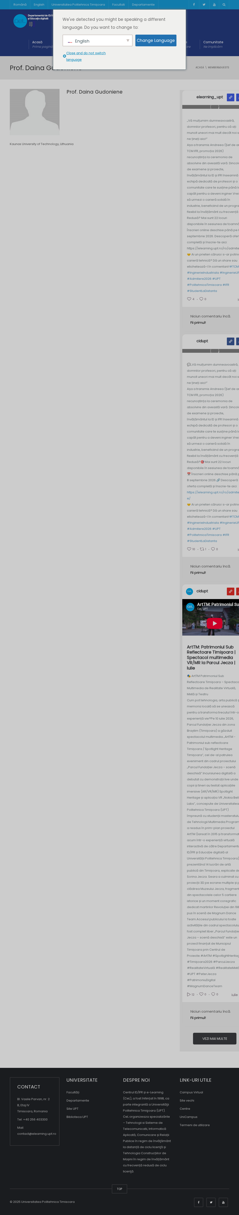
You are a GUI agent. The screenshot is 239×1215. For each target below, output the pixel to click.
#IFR (225, 285)
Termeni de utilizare (195, 1125)
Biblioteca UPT (77, 1117)
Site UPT (72, 1108)
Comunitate (213, 44)
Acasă (42, 44)
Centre (185, 1108)
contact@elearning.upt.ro (36, 1133)
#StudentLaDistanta (202, 291)
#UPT (216, 278)
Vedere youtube (230, 591)
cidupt (202, 341)
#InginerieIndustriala (203, 272)
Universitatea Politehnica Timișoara (78, 4)
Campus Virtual (191, 1092)
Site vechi (187, 1100)
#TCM (234, 266)
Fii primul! (198, 322)
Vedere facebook (230, 341)
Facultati (118, 4)
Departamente (143, 4)
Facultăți (73, 1092)
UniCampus (188, 1117)
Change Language (156, 40)
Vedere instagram (230, 97)
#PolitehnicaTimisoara (204, 285)
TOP (119, 1189)
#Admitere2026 (199, 278)
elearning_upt (210, 97)
